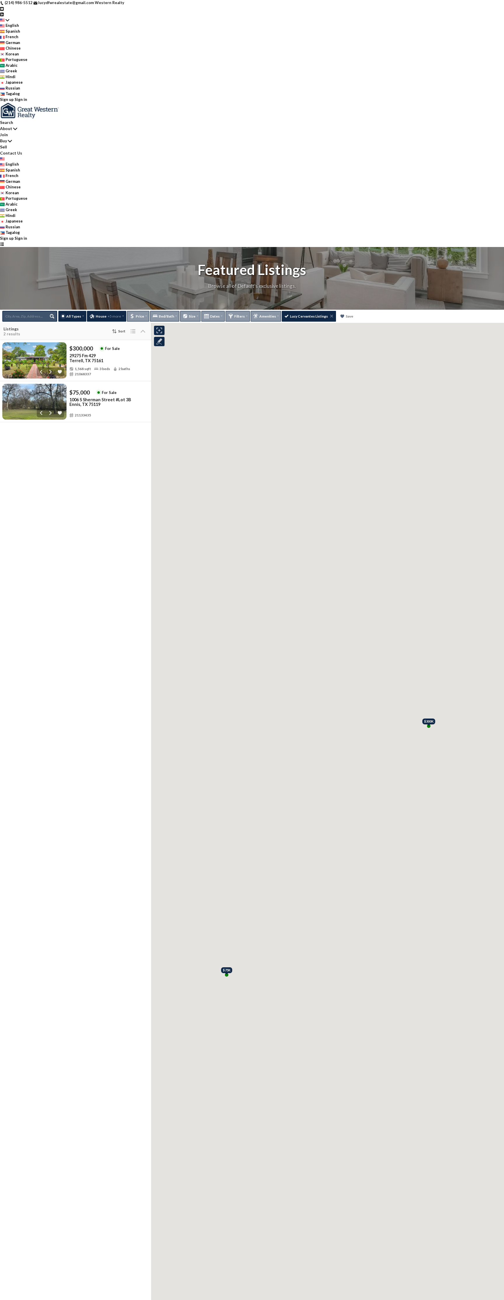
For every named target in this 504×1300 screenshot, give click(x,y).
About (6, 128)
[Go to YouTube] (2, 8)
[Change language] (4, 20)
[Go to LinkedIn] (2, 14)
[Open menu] (2, 244)
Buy (3, 140)
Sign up (7, 99)
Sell (3, 146)
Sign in (21, 99)
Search (6, 122)
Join (4, 134)
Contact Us (11, 152)
